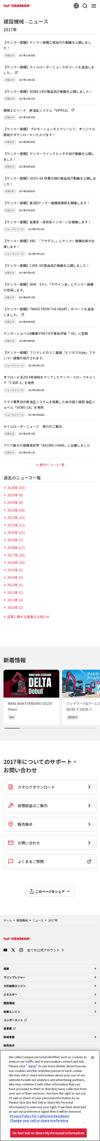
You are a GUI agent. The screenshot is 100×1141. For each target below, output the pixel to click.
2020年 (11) (16, 532)
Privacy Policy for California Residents (40, 1116)
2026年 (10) (16, 487)
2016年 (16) (16, 562)
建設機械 (22, 920)
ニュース (38, 920)
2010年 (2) (15, 607)
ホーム (7, 920)
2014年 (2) (15, 577)
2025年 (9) (15, 495)
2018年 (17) (16, 547)
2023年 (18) (16, 510)
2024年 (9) (15, 502)
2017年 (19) (16, 555)
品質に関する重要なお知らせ (28, 616)
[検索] (84, 6)
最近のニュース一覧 (52, 464)
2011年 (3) (15, 600)
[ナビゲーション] (94, 6)
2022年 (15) (16, 517)
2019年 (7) (15, 540)
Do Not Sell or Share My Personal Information (48, 1133)
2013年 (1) (15, 584)
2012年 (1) (15, 592)
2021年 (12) (16, 525)
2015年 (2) (15, 570)
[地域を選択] (76, 6)
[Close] (92, 1057)
